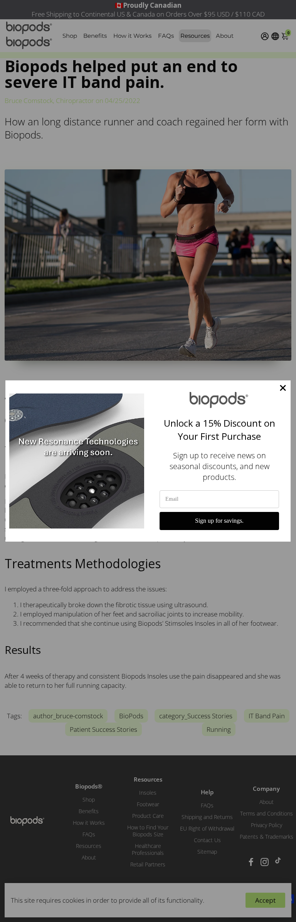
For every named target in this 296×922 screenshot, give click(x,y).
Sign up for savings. (219, 520)
